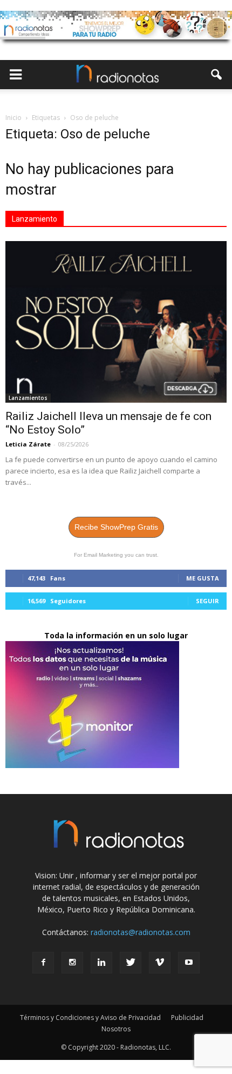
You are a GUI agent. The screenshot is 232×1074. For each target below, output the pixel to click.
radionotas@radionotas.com (140, 932)
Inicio (13, 117)
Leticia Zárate (28, 444)
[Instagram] (72, 962)
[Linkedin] (101, 962)
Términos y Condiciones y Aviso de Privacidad (90, 1017)
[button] (217, 74)
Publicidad (187, 1017)
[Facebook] (43, 962)
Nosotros (116, 1028)
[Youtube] (189, 962)
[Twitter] (130, 962)
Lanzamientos (28, 398)
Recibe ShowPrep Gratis (116, 527)
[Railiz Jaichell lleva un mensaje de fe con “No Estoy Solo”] (116, 322)
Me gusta (202, 578)
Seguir (207, 601)
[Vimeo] (159, 962)
